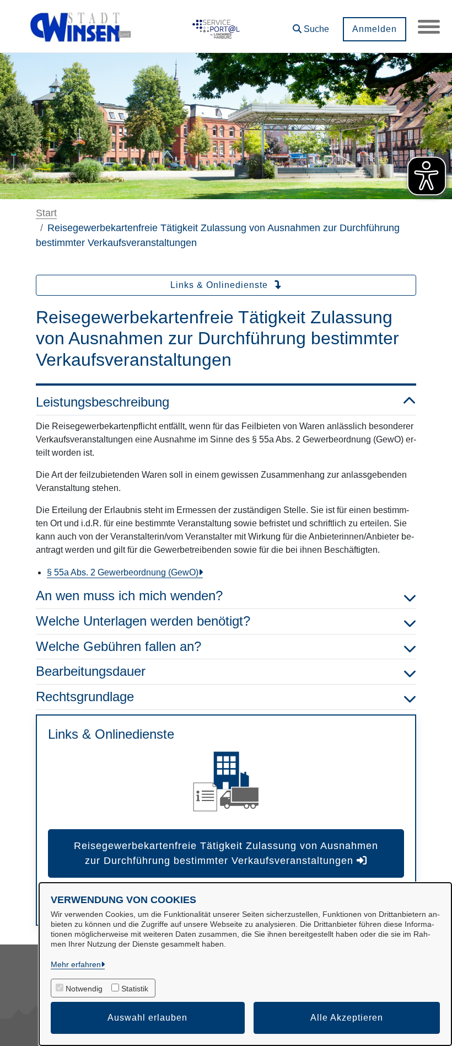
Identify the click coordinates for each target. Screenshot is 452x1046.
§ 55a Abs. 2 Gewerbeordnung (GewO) (122, 572)
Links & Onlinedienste (220, 285)
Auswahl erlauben (147, 1017)
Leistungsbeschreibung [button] (102, 401)
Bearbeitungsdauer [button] (91, 671)
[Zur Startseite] (81, 26)
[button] (311, 25)
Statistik (134, 988)
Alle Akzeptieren (346, 1017)
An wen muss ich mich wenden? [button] (129, 595)
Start (46, 212)
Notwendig (84, 988)
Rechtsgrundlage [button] (85, 696)
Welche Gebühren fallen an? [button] (118, 646)
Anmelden (374, 29)
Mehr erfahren (76, 964)
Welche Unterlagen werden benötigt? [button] (143, 620)
